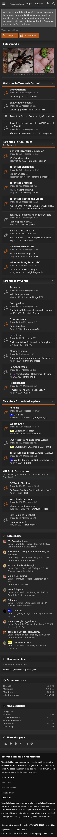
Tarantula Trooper (37, 160)
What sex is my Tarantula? (25, 262)
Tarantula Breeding (21, 182)
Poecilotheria (17, 382)
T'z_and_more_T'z (39, 417)
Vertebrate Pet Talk (21, 499)
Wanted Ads (17, 423)
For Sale (14, 407)
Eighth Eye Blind (36, 208)
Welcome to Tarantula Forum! (21, 83)
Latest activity (7, 792)
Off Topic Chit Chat (21, 483)
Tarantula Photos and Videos (26, 198)
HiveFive (28, 344)
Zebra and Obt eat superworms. (24, 631)
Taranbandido (30, 376)
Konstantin (35, 433)
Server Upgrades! (18, 109)
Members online (16, 659)
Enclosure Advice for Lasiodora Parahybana (31, 342)
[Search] (53, 3)
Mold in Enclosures (19, 173)
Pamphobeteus (18, 366)
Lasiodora (15, 335)
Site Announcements (21, 102)
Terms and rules (20, 833)
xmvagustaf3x (31, 192)
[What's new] (48, 3)
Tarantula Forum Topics (17, 142)
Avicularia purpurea (19, 294)
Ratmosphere (31, 524)
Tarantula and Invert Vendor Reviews (31, 452)
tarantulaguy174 (32, 329)
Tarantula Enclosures (22, 166)
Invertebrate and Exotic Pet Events (29, 439)
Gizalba (28, 392)
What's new (7, 777)
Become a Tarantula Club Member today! (19, 772)
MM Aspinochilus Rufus (21, 189)
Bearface (28, 240)
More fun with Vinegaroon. (23, 253)
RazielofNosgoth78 (33, 297)
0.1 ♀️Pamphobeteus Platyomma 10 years (30, 374)
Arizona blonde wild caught (23, 269)
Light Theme (21, 829)
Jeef (26, 493)
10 (37, 74)
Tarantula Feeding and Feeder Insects (30, 214)
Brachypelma (17, 303)
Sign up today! (23, 24)
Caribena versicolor (22, 430)
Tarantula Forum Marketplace (21, 401)
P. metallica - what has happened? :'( (27, 389)
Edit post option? (18, 522)
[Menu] (4, 3)
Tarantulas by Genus (15, 280)
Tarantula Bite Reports (22, 230)
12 (43, 74)
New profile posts (9, 787)
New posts (6, 782)
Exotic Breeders (17, 326)
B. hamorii (13, 599)
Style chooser (7, 829)
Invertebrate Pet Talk (22, 246)
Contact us (6, 833)
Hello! (12, 96)
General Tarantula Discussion (27, 151)
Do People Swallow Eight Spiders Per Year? (30, 490)
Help (46, 833)
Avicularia (15, 287)
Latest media (11, 44)
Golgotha (47, 133)
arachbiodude (31, 256)
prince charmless (31, 360)
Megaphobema (18, 351)
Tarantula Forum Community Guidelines (32, 116)
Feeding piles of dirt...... (21, 221)
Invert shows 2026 (22, 446)
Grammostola (18, 319)
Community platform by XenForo (28, 825)
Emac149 (49, 694)
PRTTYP (27, 462)
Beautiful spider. (16, 589)
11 (40, 74)
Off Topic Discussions (16, 471)
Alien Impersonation (20, 133)
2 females (17, 414)
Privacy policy (35, 833)
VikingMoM (29, 224)
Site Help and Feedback (23, 515)
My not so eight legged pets (23, 506)
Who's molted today (19, 158)
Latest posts (14, 535)
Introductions (18, 89)
